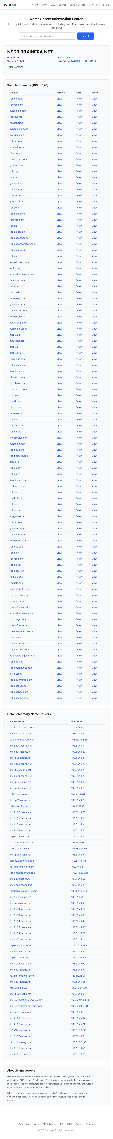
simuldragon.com (19, 262)
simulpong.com (18, 540)
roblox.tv (15, 473)
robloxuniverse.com (21, 679)
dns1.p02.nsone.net (20, 788)
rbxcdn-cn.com (18, 389)
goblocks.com (17, 147)
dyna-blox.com (18, 110)
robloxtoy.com (18, 685)
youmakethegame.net (22, 613)
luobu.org (15, 268)
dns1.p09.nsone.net (20, 800)
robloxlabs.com (18, 365)
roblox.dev (15, 467)
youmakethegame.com (22, 274)
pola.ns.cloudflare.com (22, 739)
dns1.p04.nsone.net (20, 903)
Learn (35, 1124)
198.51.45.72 (78, 884)
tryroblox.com (17, 383)
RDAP (44, 5)
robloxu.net (16, 661)
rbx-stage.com (18, 619)
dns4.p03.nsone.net (20, 1018)
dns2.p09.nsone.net (20, 818)
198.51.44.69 (78, 751)
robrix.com (16, 522)
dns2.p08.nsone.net (20, 745)
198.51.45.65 (78, 981)
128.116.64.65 (78, 957)
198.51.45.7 (77, 1036)
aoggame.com (17, 516)
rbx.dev (14, 395)
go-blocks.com (18, 304)
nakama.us (16, 286)
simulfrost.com (18, 413)
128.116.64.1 (77, 836)
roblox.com (16, 98)
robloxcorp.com (19, 237)
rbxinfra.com (17, 219)
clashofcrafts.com (20, 589)
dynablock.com (18, 328)
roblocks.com (17, 213)
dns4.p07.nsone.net (20, 1024)
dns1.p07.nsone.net (20, 769)
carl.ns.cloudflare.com (22, 860)
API (62, 1124)
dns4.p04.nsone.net (21, 927)
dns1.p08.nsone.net (20, 757)
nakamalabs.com (19, 595)
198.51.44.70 (78, 830)
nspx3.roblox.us (19, 987)
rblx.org (14, 171)
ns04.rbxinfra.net (19, 848)
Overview (23, 1124)
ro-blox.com (16, 576)
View (59, 98)
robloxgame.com (19, 697)
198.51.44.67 (78, 909)
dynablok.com (17, 371)
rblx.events (16, 116)
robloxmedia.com (19, 649)
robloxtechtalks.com (21, 667)
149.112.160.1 (78, 842)
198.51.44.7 (77, 769)
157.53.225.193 (79, 848)
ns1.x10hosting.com (20, 1030)
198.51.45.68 (78, 927)
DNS (53, 5)
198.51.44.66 (78, 878)
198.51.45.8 (77, 745)
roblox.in (14, 552)
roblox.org (15, 431)
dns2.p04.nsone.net (20, 921)
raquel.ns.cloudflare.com (23, 890)
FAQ (69, 1124)
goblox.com (16, 165)
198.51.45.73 (78, 812)
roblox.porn (16, 504)
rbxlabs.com (16, 425)
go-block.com (17, 183)
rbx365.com (16, 558)
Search (85, 36)
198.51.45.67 (78, 1018)
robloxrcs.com (18, 643)
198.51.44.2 (77, 788)
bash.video (15, 292)
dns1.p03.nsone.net (20, 781)
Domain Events (77, 5)
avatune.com (17, 134)
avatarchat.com (18, 322)
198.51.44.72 (78, 733)
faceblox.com (17, 280)
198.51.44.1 (77, 1012)
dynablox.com (17, 443)
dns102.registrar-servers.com (26, 999)
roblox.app (16, 189)
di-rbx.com (16, 673)
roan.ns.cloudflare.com (22, 872)
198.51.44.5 (77, 854)
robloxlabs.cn (17, 231)
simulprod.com (18, 316)
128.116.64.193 (79, 945)
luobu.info (15, 352)
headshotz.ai (17, 122)
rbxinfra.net (16, 195)
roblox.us (15, 510)
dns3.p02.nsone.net (20, 878)
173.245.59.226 (79, 872)
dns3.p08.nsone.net (20, 733)
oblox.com (15, 407)
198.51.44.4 (77, 903)
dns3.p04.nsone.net (20, 933)
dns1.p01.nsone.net (20, 1012)
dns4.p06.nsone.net (20, 763)
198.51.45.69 (78, 963)
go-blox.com (17, 528)
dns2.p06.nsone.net (20, 915)
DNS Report (49, 1124)
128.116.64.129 (79, 987)
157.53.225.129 (15, 61)
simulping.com (17, 298)
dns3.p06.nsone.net (20, 830)
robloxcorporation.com (23, 243)
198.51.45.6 (77, 915)
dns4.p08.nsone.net (21, 884)
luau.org (14, 461)
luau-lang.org (17, 340)
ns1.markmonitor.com (22, 842)
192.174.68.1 (77, 866)
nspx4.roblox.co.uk (20, 945)
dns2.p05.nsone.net (20, 951)
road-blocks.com (19, 455)
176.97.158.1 (77, 727)
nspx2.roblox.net (19, 957)
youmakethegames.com (23, 655)
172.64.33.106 (78, 860)
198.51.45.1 (77, 897)
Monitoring (94, 5)
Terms (79, 1124)
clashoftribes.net (19, 607)
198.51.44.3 (77, 781)
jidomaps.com (17, 377)
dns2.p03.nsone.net (20, 824)
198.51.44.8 (77, 757)
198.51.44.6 (77, 993)
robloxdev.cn (17, 570)
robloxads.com (18, 534)
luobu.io (14, 346)
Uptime (62, 5)
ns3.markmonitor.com (22, 975)
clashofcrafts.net (19, 625)
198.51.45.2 (77, 939)
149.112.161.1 (78, 975)
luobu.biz (15, 334)
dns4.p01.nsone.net (20, 981)
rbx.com (14, 207)
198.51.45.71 (78, 1024)
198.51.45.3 (77, 824)
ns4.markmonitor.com (22, 866)
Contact (90, 1124)
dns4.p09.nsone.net (21, 812)
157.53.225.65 (78, 794)
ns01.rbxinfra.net (19, 806)
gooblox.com (17, 201)
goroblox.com (17, 601)
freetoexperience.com (22, 631)
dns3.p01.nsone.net (20, 1054)
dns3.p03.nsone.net (20, 909)
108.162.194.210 (79, 890)
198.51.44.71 (78, 969)
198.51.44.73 (78, 775)
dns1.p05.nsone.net (20, 854)
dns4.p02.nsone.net (20, 1048)
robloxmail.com (18, 310)
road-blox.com (18, 498)
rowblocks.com (18, 159)
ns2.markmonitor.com (22, 727)
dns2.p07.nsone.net (20, 1036)
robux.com (16, 141)
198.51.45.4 (77, 921)
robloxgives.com (19, 691)
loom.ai (14, 177)
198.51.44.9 (77, 800)
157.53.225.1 (77, 806)
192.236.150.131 (79, 1005)
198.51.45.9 (77, 818)
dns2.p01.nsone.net (20, 897)
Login (106, 5)
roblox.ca (15, 492)
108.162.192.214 (79, 739)
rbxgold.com (17, 582)
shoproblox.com (19, 437)
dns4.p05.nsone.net (20, 963)
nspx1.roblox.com (19, 836)
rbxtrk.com (16, 401)
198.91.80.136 (78, 1042)
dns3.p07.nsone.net (20, 969)
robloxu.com (17, 449)
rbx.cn (13, 225)
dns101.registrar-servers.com (26, 1005)
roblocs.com (17, 546)
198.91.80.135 (78, 1030)
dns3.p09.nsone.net (20, 775)
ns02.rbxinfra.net (19, 794)
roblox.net (15, 256)
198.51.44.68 (78, 933)
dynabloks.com (18, 480)
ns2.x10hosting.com (20, 1042)
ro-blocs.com (17, 486)
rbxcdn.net (16, 637)
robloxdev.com (18, 250)
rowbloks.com (17, 358)
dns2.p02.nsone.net (20, 939)
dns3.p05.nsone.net (20, 751)
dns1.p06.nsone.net (20, 993)
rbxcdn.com (16, 104)
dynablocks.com (19, 128)
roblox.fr (14, 419)
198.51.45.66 (78, 1048)
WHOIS (35, 5)
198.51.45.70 (78, 763)
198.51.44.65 (78, 1054)
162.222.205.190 (80, 999)
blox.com (15, 153)
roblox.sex (15, 564)
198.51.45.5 (77, 951)
